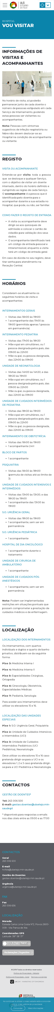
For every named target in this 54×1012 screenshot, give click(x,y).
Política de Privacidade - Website (26, 973)
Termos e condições (39, 977)
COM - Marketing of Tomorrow (29, 982)
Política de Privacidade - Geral (17, 977)
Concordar (18, 1008)
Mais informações (35, 1008)
